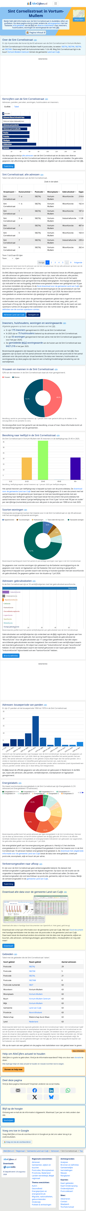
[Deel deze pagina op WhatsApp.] (68, 1090)
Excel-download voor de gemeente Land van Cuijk (58, 286)
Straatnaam (8, 192)
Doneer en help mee (13, 1069)
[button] (35, 40)
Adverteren (65, 1199)
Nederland (33, 1021)
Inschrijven (8, 1120)
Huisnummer (24, 192)
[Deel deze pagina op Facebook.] (34, 1090)
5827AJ (64, 46)
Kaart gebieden (67, 1183)
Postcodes (36, 1170)
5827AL (78, 46)
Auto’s (34, 1186)
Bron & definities (11, 655)
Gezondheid (37, 1188)
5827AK (71, 46)
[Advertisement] (43, 77)
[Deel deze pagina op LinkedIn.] (51, 1090)
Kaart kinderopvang (69, 1186)
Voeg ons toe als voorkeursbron (18, 1142)
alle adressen (27, 155)
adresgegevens (54, 23)
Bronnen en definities (70, 1165)
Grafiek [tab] (7, 106)
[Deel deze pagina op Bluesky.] (51, 1097)
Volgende (78, 262)
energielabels (18, 25)
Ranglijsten (65, 1175)
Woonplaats (52, 192)
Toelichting (8, 166)
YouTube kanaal (67, 1207)
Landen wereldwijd (40, 1175)
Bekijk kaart (79, 19)
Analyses (64, 1162)
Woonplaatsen (48, 1170)
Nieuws (64, 1173)
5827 (31, 985)
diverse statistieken (46, 25)
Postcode (39, 192)
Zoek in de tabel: (51, 181)
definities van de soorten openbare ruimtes (20, 309)
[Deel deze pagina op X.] (34, 1097)
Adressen (36, 1162)
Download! (8, 946)
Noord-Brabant (35, 1012)
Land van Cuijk (53, 52)
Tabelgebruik (33, 314)
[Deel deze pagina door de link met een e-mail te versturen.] (18, 1090)
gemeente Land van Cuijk (37, 879)
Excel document (76, 930)
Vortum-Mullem (36, 994)
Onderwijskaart (67, 1188)
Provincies (36, 1173)
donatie (78, 1057)
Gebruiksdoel (68, 192)
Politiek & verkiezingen (41, 1204)
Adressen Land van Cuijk (14, 314)
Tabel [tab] (16, 106)
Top (81, 1151)
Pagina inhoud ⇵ (37, 32)
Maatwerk (65, 1204)
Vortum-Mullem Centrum (18, 52)
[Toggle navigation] (56, 3)
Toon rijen (10, 258)
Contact (64, 1201)
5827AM (8, 49)
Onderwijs (36, 1202)
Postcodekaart (67, 1191)
